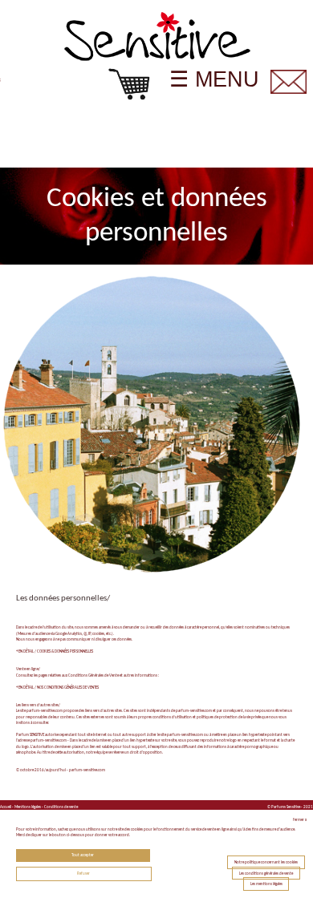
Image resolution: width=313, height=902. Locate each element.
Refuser (83, 874)
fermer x (300, 820)
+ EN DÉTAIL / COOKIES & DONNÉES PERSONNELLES (54, 651)
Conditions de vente (61, 807)
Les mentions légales (266, 884)
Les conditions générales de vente (266, 873)
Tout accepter (82, 855)
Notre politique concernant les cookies (266, 862)
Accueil (5, 807)
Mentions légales (27, 807)
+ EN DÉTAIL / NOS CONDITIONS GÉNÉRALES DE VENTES (57, 688)
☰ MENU (214, 79)
